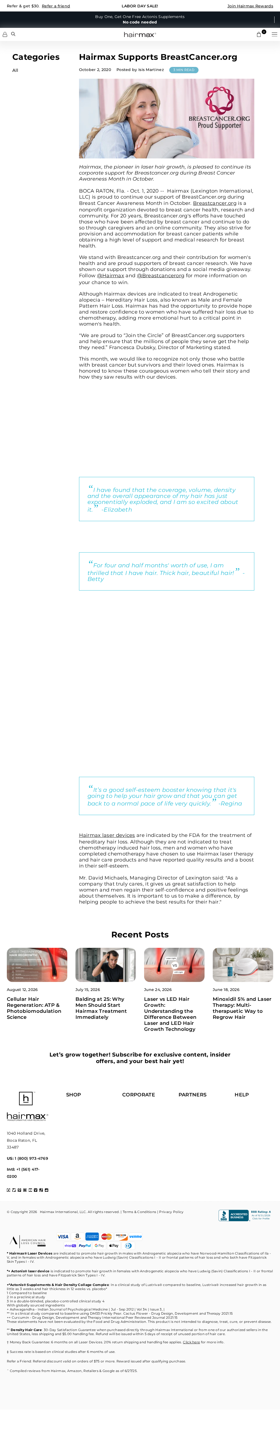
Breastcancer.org (215, 203)
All (15, 70)
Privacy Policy (171, 1212)
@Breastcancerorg (161, 276)
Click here (191, 1342)
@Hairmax (110, 276)
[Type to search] (13, 34)
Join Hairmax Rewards (250, 6)
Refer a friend (56, 6)
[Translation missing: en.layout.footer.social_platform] (8, 1190)
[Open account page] (5, 34)
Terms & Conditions (139, 1212)
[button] (274, 34)
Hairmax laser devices (107, 835)
